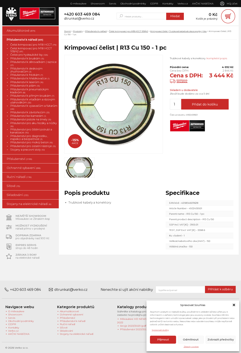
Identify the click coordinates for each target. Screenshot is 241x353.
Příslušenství (19, 159)
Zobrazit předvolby (220, 339)
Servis (112, 3)
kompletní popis (216, 58)
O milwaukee (78, 3)
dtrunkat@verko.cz (79, 18)
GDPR (154, 3)
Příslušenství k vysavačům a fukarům (33, 107)
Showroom (98, 3)
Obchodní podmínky (133, 3)
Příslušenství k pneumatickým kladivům (29, 91)
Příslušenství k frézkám (26, 74)
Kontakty (167, 3)
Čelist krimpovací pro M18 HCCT (33, 44)
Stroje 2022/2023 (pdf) (133, 325)
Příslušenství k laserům (26, 82)
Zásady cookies (191, 346)
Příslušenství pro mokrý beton (31, 142)
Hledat (175, 16)
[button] (234, 305)
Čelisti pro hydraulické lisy (29, 54)
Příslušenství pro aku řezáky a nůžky (33, 125)
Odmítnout (190, 339)
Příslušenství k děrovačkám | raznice (33, 63)
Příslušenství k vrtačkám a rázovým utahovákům (32, 101)
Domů (67, 31)
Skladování (18, 195)
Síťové (13, 186)
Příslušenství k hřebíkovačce (30, 78)
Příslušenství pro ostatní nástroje (33, 146)
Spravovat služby (160, 330)
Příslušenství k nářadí (25, 39)
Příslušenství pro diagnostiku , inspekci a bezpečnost (29, 137)
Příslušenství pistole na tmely (30, 119)
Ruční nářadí (19, 177)
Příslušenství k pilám (25, 85)
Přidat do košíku (205, 104)
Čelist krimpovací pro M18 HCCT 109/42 (31, 50)
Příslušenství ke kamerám (28, 115)
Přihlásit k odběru (220, 289)
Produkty (78, 31)
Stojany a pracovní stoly (27, 149)
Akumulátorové (21, 30)
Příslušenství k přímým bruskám (32, 95)
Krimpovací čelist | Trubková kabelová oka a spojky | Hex (178, 31)
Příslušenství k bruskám (27, 58)
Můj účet (232, 3)
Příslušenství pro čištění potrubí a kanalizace (31, 131)
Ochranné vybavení (24, 168)
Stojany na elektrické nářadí (29, 204)
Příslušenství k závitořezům (30, 112)
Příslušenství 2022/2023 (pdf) (137, 329)
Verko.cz (182, 3)
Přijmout (163, 339)
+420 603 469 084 (82, 14)
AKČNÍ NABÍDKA (202, 3)
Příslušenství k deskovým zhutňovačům (26, 70)
